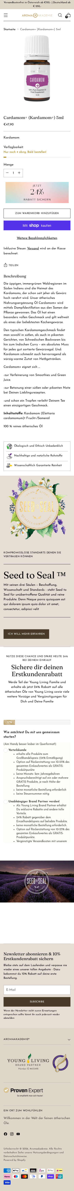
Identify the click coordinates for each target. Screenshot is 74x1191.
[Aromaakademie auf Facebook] (6, 1135)
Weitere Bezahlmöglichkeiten (37, 238)
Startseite (9, 29)
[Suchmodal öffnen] (60, 15)
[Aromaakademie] (37, 15)
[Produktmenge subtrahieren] (19, 173)
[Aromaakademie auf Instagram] (12, 1135)
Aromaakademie (39, 1149)
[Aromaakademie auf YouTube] (18, 1135)
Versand (33, 248)
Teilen (13, 265)
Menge (8, 164)
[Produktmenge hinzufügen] (7, 173)
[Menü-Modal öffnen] (6, 15)
